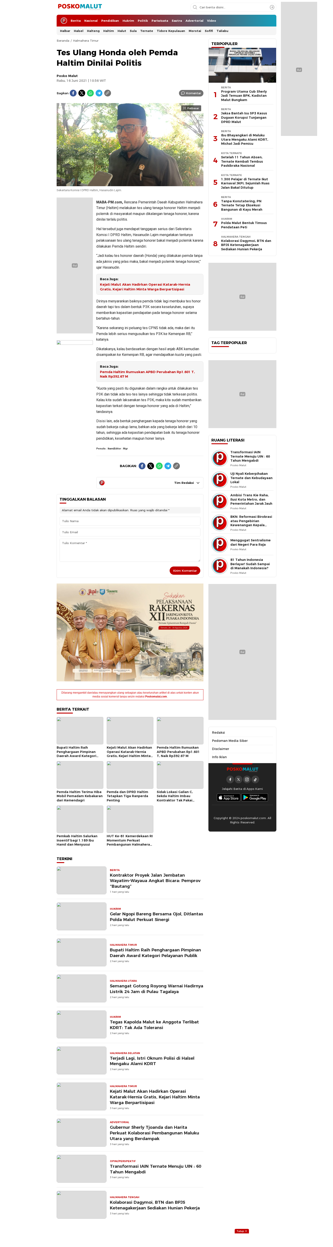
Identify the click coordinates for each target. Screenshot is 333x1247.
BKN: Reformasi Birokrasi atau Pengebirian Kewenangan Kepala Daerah (251, 523)
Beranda (63, 40)
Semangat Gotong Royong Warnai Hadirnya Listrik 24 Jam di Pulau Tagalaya (156, 988)
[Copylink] (107, 93)
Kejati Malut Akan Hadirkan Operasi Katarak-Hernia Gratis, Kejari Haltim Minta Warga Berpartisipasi (145, 286)
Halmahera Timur (86, 40)
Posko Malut (67, 76)
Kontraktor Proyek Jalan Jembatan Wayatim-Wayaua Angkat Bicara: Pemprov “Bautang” (155, 881)
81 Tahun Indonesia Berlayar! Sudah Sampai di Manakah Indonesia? (250, 564)
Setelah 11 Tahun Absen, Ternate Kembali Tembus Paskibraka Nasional (242, 161)
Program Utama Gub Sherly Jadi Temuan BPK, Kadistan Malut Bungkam (244, 96)
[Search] (272, 7)
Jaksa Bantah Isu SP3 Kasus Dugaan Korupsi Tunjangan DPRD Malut (244, 117)
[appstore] (228, 797)
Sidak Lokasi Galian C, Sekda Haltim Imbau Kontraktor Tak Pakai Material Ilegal (175, 798)
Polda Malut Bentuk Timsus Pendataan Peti (244, 225)
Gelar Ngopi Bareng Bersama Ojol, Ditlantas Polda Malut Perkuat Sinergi (156, 916)
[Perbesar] (130, 184)
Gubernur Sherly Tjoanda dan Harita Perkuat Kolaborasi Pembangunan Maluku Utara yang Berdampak (154, 1133)
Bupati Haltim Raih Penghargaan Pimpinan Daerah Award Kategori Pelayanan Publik (76, 754)
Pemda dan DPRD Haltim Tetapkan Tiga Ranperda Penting (127, 796)
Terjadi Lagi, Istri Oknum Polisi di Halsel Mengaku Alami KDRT (152, 1061)
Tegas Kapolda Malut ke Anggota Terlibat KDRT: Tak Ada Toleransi (154, 1024)
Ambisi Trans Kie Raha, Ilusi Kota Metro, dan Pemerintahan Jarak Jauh (251, 499)
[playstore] (254, 797)
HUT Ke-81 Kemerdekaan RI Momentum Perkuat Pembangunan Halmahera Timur (130, 842)
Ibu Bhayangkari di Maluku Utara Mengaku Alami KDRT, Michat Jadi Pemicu (244, 139)
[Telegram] (99, 93)
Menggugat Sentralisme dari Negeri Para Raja (250, 542)
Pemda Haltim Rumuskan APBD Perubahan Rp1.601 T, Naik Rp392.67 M (147, 374)
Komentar (193, 93)
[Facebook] (73, 93)
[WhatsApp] (90, 93)
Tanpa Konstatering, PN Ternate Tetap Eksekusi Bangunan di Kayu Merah (241, 205)
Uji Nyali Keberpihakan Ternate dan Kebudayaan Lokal (251, 478)
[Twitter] (81, 93)
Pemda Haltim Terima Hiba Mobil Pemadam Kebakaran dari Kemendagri (80, 796)
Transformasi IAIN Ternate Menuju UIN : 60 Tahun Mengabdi (155, 1169)
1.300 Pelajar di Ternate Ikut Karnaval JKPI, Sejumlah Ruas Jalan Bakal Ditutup (245, 183)
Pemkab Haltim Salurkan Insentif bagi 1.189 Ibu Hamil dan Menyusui (77, 840)
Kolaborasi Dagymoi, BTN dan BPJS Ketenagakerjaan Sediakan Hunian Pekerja (155, 1205)
